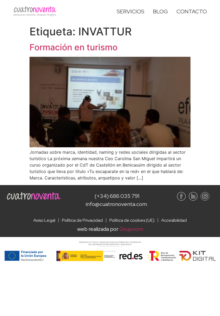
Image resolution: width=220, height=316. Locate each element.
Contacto (192, 11)
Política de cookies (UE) (132, 220)
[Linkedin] (193, 196)
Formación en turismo (74, 47)
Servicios (130, 11)
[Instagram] (205, 196)
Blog (160, 11)
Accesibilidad (174, 220)
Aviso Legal (44, 220)
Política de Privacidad (82, 220)
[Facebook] (181, 196)
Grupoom (131, 228)
